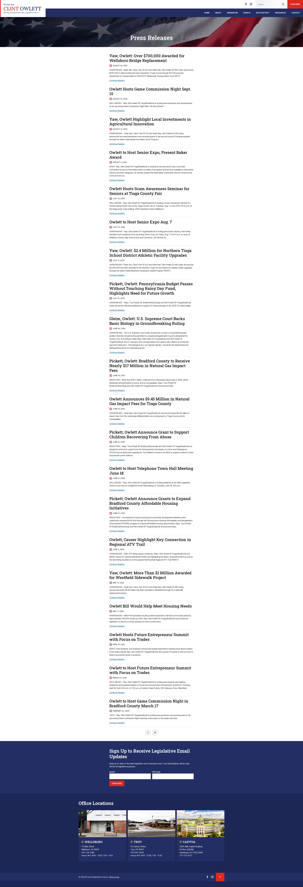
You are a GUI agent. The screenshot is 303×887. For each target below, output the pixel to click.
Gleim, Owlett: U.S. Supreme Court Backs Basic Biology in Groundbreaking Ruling (147, 321)
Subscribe (295, 4)
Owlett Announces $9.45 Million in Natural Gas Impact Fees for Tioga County (149, 401)
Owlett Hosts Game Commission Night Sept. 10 (150, 91)
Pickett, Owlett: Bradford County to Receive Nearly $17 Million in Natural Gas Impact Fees (149, 365)
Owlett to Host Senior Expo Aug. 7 (140, 222)
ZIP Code (156, 772)
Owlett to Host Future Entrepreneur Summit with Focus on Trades (150, 670)
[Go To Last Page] (155, 732)
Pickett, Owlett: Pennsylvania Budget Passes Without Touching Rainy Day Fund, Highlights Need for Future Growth (151, 288)
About (218, 13)
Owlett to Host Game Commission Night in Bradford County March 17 (148, 703)
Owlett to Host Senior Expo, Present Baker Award (148, 155)
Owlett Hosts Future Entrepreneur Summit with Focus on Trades (149, 637)
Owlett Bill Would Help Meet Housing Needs (150, 606)
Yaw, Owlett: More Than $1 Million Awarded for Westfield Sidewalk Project (150, 575)
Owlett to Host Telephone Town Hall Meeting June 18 (151, 471)
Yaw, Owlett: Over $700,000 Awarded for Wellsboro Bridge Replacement (147, 58)
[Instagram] (251, 5)
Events (246, 13)
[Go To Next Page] (148, 732)
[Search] (283, 4)
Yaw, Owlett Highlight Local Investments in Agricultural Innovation (150, 122)
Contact (296, 13)
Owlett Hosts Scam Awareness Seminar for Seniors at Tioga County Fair (149, 191)
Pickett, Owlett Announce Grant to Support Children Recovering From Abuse (149, 434)
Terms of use (114, 877)
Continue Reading (117, 80)
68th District (263, 13)
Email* (112, 772)
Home (206, 13)
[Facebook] (246, 5)
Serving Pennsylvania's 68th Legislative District (22, 8)
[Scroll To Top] (220, 877)
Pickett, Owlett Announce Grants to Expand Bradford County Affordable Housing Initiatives (150, 503)
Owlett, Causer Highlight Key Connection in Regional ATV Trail (150, 542)
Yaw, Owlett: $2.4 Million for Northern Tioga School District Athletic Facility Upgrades (150, 253)
